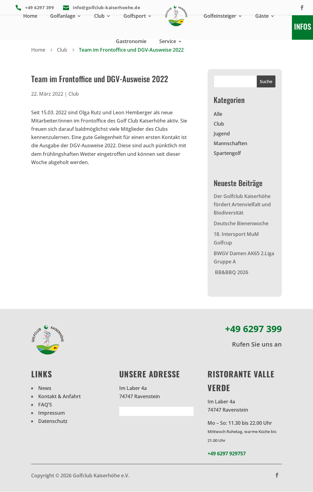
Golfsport (134, 16)
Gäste (262, 16)
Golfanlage (62, 16)
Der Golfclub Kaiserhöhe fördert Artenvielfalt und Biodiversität (242, 204)
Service (167, 41)
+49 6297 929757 (227, 453)
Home (30, 16)
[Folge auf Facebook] (302, 8)
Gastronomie (131, 41)
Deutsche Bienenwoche (241, 223)
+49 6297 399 (253, 328)
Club (99, 16)
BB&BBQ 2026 (231, 272)
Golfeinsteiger (220, 16)
